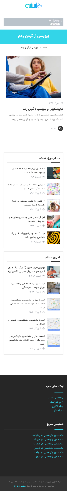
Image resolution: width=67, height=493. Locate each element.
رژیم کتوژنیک (56, 402)
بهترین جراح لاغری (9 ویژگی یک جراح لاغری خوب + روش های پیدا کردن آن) (26, 269)
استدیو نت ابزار (19, 486)
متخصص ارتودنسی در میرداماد (47, 439)
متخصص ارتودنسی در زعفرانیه (48, 435)
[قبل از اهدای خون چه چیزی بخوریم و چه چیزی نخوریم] (53, 221)
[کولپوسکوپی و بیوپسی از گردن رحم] (33, 77)
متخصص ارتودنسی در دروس (48, 448)
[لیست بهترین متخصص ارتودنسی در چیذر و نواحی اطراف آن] (53, 288)
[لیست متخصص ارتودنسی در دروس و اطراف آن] (53, 324)
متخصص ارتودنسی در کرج (49, 456)
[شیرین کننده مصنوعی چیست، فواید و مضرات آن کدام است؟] (53, 189)
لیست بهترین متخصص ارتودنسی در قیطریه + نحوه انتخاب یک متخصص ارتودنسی (27, 304)
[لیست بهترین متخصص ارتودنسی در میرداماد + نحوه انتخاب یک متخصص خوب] (53, 340)
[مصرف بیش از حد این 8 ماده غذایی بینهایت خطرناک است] (53, 173)
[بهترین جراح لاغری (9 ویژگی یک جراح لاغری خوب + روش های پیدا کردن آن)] (53, 272)
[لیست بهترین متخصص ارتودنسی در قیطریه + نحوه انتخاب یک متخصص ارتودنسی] (53, 304)
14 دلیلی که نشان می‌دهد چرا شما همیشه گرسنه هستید (28, 203)
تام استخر (58, 410)
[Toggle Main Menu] (61, 5)
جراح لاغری (57, 406)
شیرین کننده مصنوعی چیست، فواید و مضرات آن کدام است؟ (26, 187)
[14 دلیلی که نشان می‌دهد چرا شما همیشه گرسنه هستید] (53, 205)
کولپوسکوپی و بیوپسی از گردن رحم (43, 109)
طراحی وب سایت (46, 486)
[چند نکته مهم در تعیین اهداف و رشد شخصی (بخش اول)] (53, 237)
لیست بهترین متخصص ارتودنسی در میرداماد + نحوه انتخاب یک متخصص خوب (27, 340)
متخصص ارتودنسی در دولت (48, 452)
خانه (45, 47)
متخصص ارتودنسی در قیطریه (48, 444)
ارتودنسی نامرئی (55, 398)
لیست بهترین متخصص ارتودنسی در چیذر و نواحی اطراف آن (27, 285)
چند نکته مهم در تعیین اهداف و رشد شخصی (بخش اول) (27, 235)
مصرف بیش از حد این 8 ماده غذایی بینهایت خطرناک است (28, 170)
